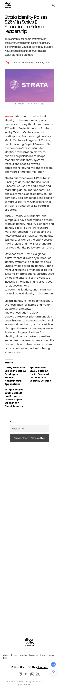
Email (13, 422)
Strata (9, 116)
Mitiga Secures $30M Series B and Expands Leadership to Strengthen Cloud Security (14, 398)
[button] (46, 5)
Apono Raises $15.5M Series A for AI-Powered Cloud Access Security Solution (40, 374)
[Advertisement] (29, 577)
